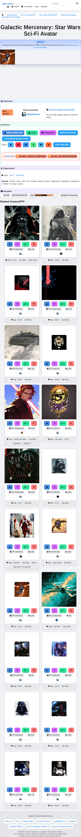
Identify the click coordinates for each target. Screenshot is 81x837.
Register (44, 7)
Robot (12, 181)
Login (36, 7)
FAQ (17, 821)
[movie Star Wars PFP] (22, 769)
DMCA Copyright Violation (37, 826)
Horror (47, 181)
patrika (66, 254)
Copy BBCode (62, 145)
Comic (20, 184)
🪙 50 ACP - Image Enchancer (62, 156)
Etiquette (72, 821)
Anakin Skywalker (20, 439)
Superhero (65, 181)
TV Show (12, 184)
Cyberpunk (74, 181)
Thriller (4, 184)
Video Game (57, 563)
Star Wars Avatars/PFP (48, 15)
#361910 (44, 195)
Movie (41, 181)
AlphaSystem (33, 114)
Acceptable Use (59, 821)
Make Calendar (68, 133)
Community (27, 7)
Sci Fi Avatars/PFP (28, 15)
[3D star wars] (59, 526)
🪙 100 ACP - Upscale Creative (31, 156)
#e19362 (50, 195)
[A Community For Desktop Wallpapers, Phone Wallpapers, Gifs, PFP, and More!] (2, 15)
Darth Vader (33, 260)
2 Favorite (48, 133)
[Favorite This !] (54, 487)
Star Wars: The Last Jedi (22, 567)
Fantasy (34, 181)
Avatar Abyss (12, 15)
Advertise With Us (16, 826)
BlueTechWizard (66, 620)
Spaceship (55, 181)
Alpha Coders (8, 4)
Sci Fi (11, 175)
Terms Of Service (43, 821)
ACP (8, 156)
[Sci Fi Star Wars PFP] (59, 649)
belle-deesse (29, 556)
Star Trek (25, 181)
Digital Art (27, 443)
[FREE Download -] (47, 487)
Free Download (14, 133)
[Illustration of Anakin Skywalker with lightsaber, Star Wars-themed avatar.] (22, 402)
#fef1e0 (55, 195)
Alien (18, 181)
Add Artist (6, 112)
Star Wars (20, 175)
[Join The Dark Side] (59, 466)
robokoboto (29, 433)
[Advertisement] (40, 81)
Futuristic (16, 563)
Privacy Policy (27, 821)
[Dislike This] (71, 487)
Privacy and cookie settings (61, 826)
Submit (16, 7)
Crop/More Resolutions (16, 139)
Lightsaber (17, 443)
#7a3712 (38, 195)
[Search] (77, 3)
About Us (8, 821)
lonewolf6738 (66, 497)
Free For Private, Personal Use (61, 110)
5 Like (33, 133)
